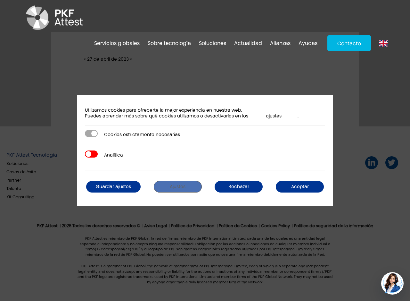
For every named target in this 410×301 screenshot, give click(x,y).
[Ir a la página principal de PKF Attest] (54, 17)
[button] (392, 283)
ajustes (274, 116)
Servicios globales (117, 43)
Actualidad (248, 43)
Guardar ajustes (113, 186)
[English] (385, 43)
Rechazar (238, 186)
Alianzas (280, 43)
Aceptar (300, 186)
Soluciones (212, 43)
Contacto (349, 43)
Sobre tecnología (169, 43)
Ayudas (308, 43)
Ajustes (177, 186)
